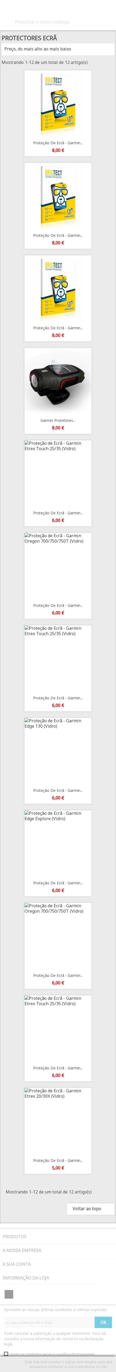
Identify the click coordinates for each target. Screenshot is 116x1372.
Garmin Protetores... (58, 420)
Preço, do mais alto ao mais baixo (57, 49)
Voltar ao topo (90, 1209)
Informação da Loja (26, 1278)
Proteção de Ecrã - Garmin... (58, 142)
